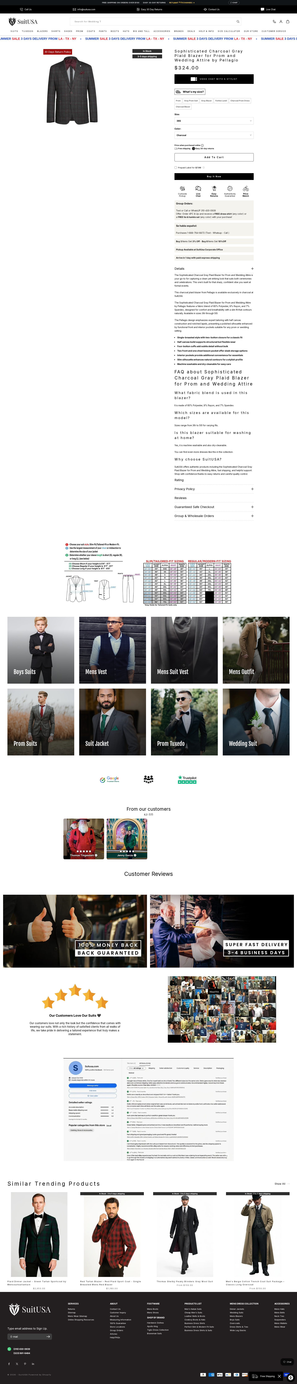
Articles (113, 1334)
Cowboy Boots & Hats (195, 1320)
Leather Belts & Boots (195, 1316)
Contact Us (115, 1309)
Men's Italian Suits (193, 1309)
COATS (91, 31)
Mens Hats (279, 1309)
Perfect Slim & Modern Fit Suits (199, 1327)
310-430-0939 (208, 210)
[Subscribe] (48, 1337)
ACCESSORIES (162, 31)
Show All (280, 1183)
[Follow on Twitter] (17, 1363)
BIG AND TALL (141, 31)
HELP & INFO (206, 31)
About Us (114, 1316)
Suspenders (280, 1320)
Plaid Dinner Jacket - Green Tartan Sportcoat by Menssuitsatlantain (37, 1283)
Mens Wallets (280, 1323)
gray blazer (206, 100)
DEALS (191, 31)
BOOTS (115, 31)
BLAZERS (42, 31)
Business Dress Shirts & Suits (198, 1330)
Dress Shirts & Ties (239, 1327)
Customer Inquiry (118, 1312)
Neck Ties (279, 1316)
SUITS (14, 31)
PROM (79, 31)
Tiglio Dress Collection (158, 1330)
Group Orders (116, 1330)
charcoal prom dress (240, 100)
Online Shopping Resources (81, 1320)
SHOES (68, 31)
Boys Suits (235, 1320)
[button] (203, 167)
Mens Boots (152, 1309)
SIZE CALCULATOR (229, 31)
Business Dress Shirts (195, 1323)
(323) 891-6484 (21, 1353)
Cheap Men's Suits (193, 1312)
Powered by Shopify (40, 1375)
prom (178, 100)
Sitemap (72, 1312)
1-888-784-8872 (196, 232)
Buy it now (214, 176)
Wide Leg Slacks (238, 1330)
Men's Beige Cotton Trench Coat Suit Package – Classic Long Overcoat (255, 1283)
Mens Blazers (236, 1316)
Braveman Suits (154, 1333)
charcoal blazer (183, 107)
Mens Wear (279, 1327)
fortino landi (221, 100)
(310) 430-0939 (21, 1349)
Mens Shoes (153, 1312)
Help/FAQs (115, 1337)
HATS (126, 31)
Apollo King (152, 1326)
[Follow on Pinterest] (25, 1363)
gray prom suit (191, 100)
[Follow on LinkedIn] (33, 1363)
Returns (71, 1309)
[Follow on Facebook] (9, 1363)
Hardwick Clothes (155, 1323)
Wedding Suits (236, 1312)
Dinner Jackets (237, 1309)
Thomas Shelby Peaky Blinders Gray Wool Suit (185, 1281)
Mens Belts (279, 1312)
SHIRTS (56, 31)
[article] (83, 839)
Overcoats (235, 1323)
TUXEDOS (27, 31)
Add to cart (214, 157)
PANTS (103, 31)
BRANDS (179, 31)
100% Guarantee (118, 1323)
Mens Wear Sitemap (77, 1316)
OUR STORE (251, 31)
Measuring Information (120, 1320)
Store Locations (117, 1327)
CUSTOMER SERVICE (274, 31)
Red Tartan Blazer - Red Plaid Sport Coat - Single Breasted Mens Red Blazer (110, 1283)
